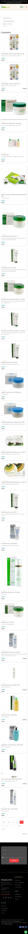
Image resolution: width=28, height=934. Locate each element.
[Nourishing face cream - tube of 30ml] (14, 500)
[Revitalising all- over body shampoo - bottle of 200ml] (14, 733)
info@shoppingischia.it (5, 894)
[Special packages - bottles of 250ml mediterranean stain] (14, 41)
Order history (4, 910)
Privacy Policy (18, 887)
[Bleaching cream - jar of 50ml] (14, 610)
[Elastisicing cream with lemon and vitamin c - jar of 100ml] (14, 287)
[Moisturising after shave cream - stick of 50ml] (14, 640)
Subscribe (14, 860)
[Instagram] (11, 897)
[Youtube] (8, 897)
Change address (5, 908)
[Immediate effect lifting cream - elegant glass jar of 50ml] (14, 410)
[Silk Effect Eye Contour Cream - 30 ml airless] (14, 571)
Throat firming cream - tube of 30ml (8, 267)
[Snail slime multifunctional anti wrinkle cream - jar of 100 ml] (14, 440)
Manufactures (18, 894)
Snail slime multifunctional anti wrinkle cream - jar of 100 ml (13, 452)
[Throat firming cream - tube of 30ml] (14, 255)
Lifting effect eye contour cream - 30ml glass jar (11, 392)
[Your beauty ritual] (14, 142)
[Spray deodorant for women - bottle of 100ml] (14, 672)
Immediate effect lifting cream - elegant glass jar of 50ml (12, 422)
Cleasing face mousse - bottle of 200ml (9, 809)
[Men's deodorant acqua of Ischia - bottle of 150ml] (14, 763)
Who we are (18, 880)
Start (4, 822)
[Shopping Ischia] (5, 7)
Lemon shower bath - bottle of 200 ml (9, 714)
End (3, 829)
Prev (9, 822)
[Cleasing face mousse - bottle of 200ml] (14, 797)
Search (17, 898)
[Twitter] (6, 897)
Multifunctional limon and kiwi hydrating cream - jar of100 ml (13, 482)
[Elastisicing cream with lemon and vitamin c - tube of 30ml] (14, 318)
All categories (18, 896)
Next (19, 825)
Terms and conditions (20, 882)
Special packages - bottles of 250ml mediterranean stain (12, 53)
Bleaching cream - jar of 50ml (7, 622)
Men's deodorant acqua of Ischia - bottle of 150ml (11, 779)
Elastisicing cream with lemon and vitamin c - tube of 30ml (13, 330)
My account (4, 905)
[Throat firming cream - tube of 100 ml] (14, 219)
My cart (3, 913)
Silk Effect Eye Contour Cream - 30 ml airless (10, 592)
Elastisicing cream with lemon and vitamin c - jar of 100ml (13, 299)
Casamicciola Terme (4, 921)
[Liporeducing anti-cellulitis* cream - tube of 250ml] (14, 106)
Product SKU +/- (6, 18)
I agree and (13, 857)
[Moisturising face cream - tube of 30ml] (14, 350)
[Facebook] (3, 897)
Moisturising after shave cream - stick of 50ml (10, 652)
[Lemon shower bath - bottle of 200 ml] (14, 703)
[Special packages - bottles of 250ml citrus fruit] (14, 71)
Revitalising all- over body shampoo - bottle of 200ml (12, 744)
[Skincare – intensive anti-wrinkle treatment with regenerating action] (14, 177)
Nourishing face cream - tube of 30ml (9, 512)
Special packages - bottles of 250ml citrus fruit (10, 83)
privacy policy (20, 857)
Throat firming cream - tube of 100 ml (9, 236)
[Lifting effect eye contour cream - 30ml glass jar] (14, 380)
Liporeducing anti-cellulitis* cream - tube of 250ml (11, 123)
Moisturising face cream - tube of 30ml (9, 362)
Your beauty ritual (5, 154)
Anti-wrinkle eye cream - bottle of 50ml (9, 543)
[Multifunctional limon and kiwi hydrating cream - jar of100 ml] (14, 470)
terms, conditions (10, 857)
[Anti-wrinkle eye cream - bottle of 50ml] (14, 531)
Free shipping (18, 884)
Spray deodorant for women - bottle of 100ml (10, 685)
